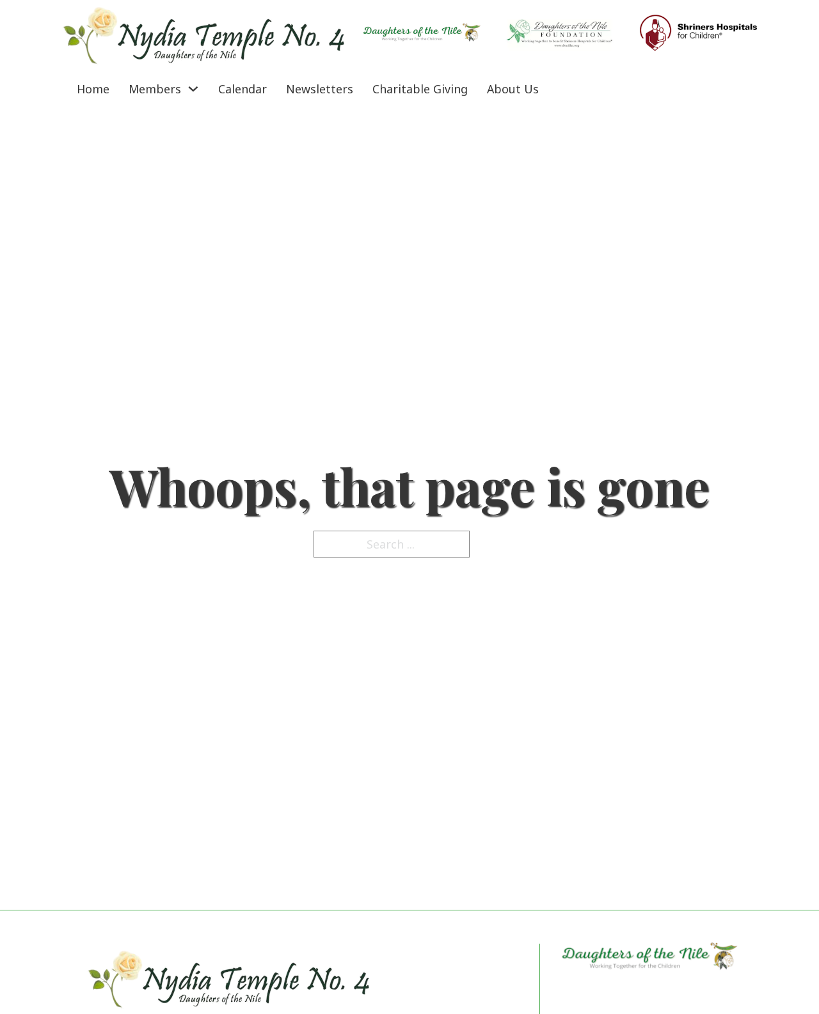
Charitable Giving (420, 89)
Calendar (242, 89)
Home (93, 89)
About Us (513, 89)
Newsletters (319, 89)
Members (155, 89)
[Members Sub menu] (193, 89)
